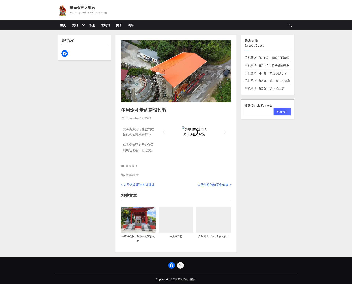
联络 (131, 25)
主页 (63, 25)
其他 (128, 166)
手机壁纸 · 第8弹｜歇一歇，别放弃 (267, 81)
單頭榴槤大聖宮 (82, 7)
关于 (119, 25)
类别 (75, 25)
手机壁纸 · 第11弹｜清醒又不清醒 (267, 57)
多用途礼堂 (132, 175)
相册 (92, 25)
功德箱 (105, 25)
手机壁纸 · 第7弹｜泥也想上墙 (264, 88)
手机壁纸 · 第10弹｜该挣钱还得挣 (267, 65)
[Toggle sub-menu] (83, 25)
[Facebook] (64, 53)
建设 (134, 166)
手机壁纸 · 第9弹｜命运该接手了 (266, 73)
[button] (163, 132)
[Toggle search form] (290, 25)
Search (282, 111)
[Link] (180, 265)
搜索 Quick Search (258, 105)
